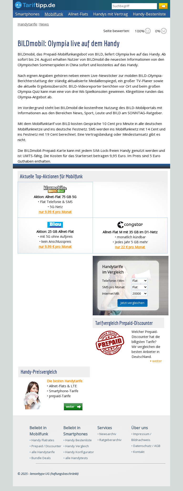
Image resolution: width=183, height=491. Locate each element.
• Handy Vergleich (76, 446)
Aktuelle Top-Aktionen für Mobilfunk (51, 176)
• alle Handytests (75, 458)
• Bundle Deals (40, 458)
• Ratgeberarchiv (109, 440)
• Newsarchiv (106, 434)
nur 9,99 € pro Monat (55, 211)
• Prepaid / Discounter (45, 446)
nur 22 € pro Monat (130, 247)
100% (139, 31)
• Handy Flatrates (42, 440)
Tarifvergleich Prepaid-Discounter (124, 323)
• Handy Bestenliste (77, 440)
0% (157, 31)
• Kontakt (137, 452)
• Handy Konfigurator (78, 452)
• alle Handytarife (42, 452)
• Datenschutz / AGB (145, 446)
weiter (157, 361)
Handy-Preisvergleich (39, 372)
